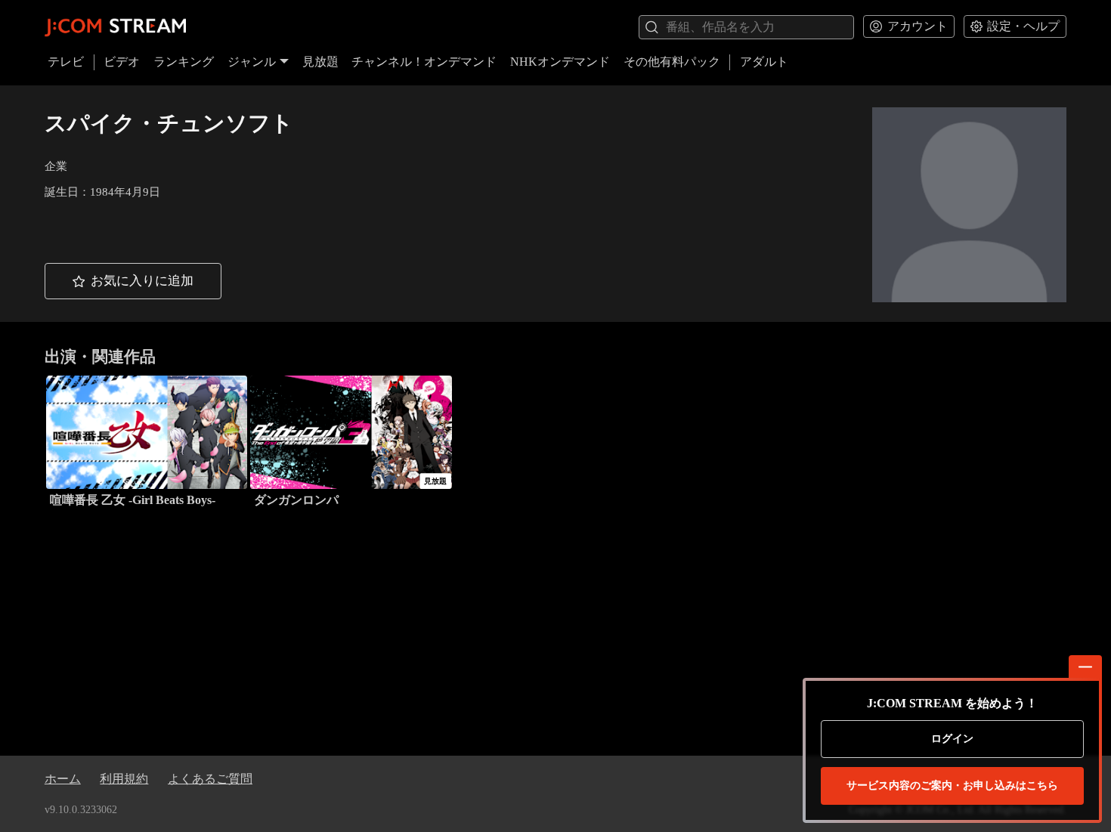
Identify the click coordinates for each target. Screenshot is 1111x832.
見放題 (320, 61)
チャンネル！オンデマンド (424, 61)
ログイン (952, 738)
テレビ (66, 61)
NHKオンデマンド (560, 61)
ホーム (63, 778)
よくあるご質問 (210, 778)
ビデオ (122, 61)
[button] (133, 281)
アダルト (764, 61)
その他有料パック (672, 61)
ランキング (183, 61)
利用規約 (124, 778)
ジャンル (251, 61)
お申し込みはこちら (952, 785)
